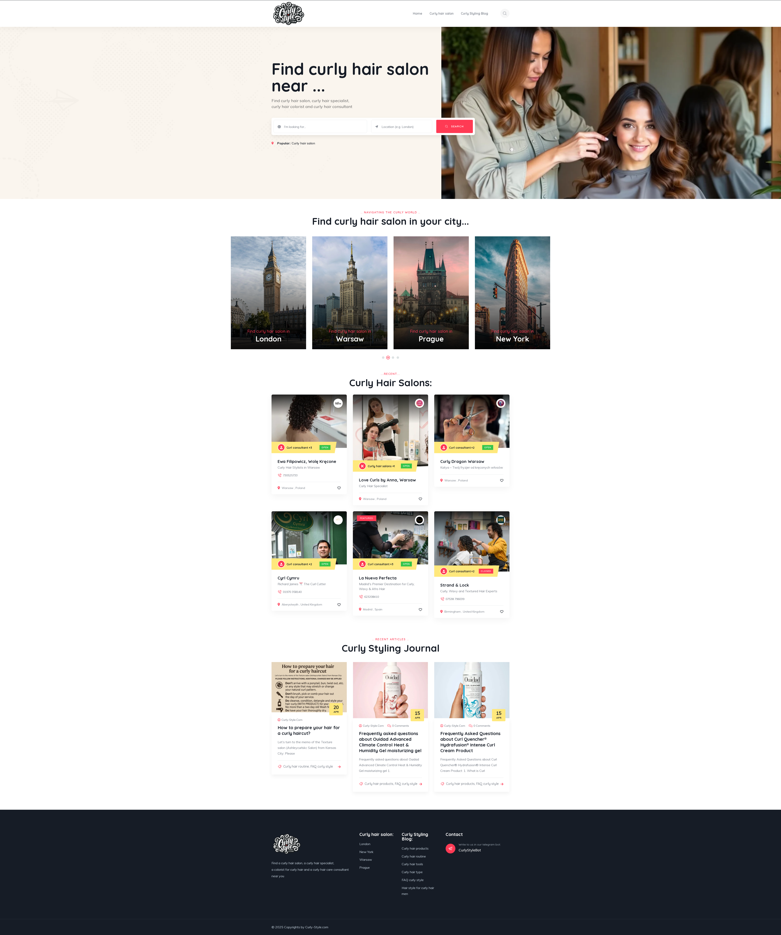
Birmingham (452, 611)
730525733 (290, 475)
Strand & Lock (454, 585)
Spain (378, 609)
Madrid (367, 609)
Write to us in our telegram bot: (480, 844)
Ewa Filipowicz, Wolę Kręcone (307, 461)
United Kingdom (311, 604)
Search (457, 126)
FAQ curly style (321, 766)
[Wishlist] (339, 488)
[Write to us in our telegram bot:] (450, 848)
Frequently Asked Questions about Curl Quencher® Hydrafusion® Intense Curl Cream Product (470, 742)
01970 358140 (292, 592)
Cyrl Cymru (288, 577)
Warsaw (287, 488)
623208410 (371, 597)
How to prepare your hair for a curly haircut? (309, 730)
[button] (383, 357)
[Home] (289, 13)
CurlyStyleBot (470, 850)
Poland (300, 488)
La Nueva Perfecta (378, 577)
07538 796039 (455, 599)
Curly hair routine (296, 766)
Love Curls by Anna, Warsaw (387, 479)
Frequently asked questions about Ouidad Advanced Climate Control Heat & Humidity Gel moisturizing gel (390, 742)
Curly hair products (379, 784)
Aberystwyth (290, 604)
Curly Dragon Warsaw (462, 461)
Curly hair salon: (376, 834)
